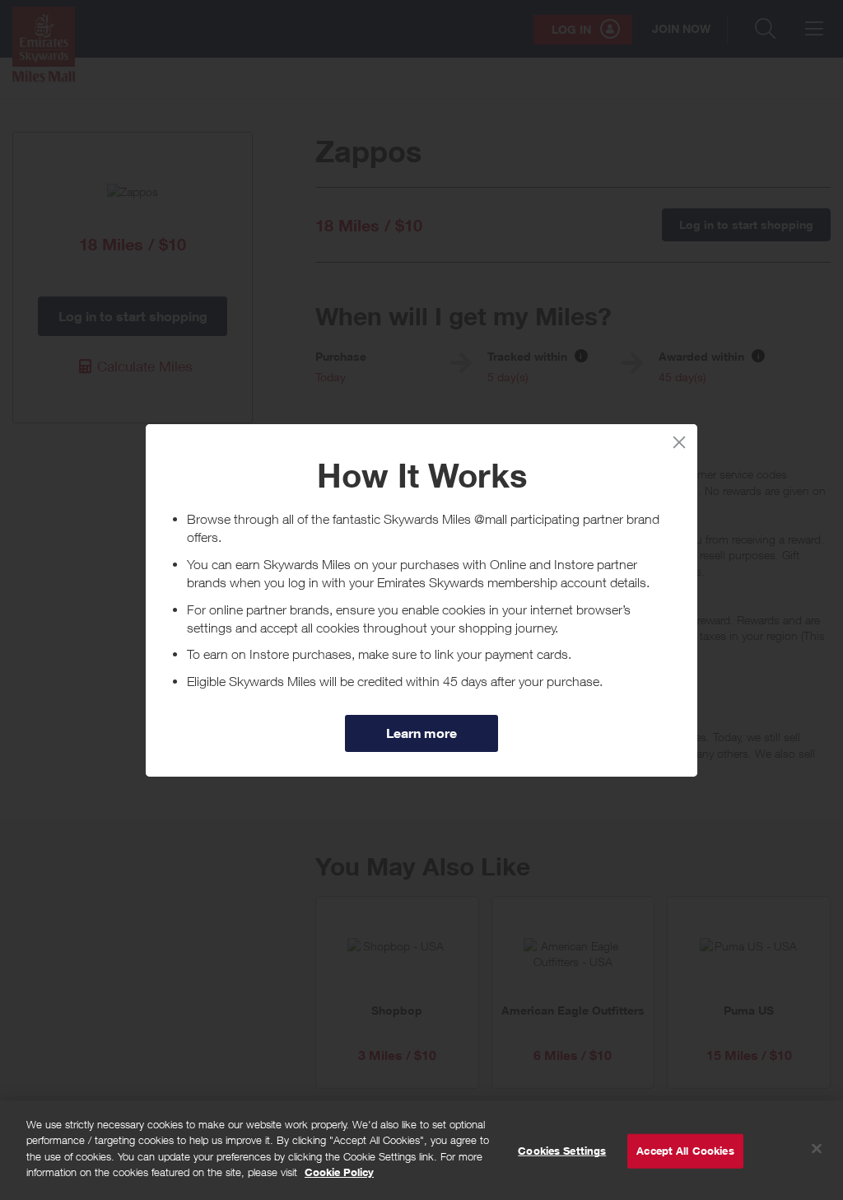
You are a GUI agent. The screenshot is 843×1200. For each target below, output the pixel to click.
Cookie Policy (339, 1172)
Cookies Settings (562, 1150)
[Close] (817, 1149)
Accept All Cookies (685, 1150)
